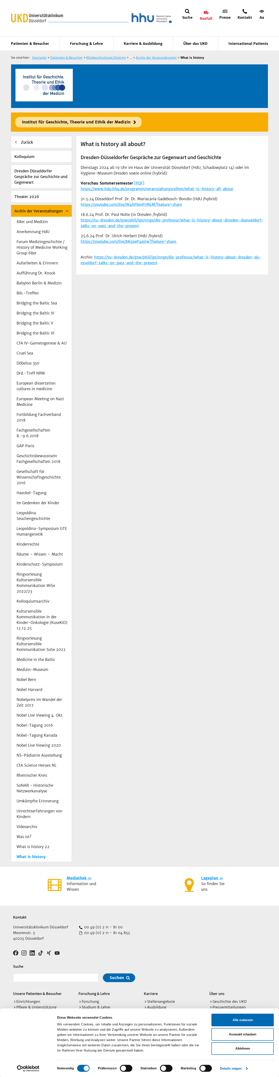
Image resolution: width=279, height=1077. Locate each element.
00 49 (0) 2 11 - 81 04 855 (106, 933)
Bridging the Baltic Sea (37, 303)
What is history (31, 856)
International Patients (248, 43)
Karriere (151, 993)
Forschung (90, 1001)
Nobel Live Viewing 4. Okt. (40, 715)
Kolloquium (24, 156)
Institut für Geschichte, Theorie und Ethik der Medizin (76, 121)
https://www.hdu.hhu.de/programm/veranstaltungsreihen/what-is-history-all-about (157, 189)
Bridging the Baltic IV (35, 313)
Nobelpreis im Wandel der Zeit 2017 (39, 702)
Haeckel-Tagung (31, 493)
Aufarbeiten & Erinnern (37, 263)
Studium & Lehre (96, 1007)
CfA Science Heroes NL (36, 765)
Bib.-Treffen (28, 293)
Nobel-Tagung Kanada (37, 735)
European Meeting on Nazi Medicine (40, 402)
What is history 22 (33, 846)
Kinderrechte (28, 544)
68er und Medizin (32, 221)
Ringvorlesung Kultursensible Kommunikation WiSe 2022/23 (36, 583)
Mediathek (77, 878)
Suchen (117, 977)
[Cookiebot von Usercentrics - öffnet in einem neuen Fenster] (28, 1068)
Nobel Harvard (29, 689)
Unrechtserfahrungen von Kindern (39, 814)
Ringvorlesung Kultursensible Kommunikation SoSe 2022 (41, 644)
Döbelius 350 (28, 363)
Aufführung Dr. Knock (36, 273)
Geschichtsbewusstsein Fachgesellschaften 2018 (38, 459)
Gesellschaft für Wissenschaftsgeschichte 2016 (39, 477)
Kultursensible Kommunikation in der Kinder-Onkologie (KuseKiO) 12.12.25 (42, 620)
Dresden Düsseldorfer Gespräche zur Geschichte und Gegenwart (40, 177)
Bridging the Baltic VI (35, 333)
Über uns (217, 993)
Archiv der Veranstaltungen (38, 211)
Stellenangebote (161, 1001)
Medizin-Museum (32, 669)
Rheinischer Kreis (32, 775)
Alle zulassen (243, 1020)
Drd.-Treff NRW (31, 373)
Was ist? (24, 836)
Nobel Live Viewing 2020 (39, 745)
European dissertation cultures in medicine (36, 386)
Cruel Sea (25, 353)
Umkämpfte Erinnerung (38, 801)
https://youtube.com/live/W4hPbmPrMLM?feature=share (131, 204)
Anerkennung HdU (33, 231)
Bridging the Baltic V (35, 323)
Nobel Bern (26, 679)
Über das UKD (195, 43)
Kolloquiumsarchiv (33, 601)
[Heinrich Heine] (151, 18)
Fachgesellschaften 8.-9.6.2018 (33, 433)
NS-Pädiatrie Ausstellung (39, 755)
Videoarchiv (27, 826)
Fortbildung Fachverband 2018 (39, 417)
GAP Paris (25, 446)
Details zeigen (231, 1068)
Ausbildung (157, 1007)
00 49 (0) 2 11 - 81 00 (103, 927)
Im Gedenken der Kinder (38, 503)
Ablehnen (242, 1048)
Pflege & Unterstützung (36, 1007)
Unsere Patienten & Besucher (37, 993)
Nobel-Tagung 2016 (35, 725)
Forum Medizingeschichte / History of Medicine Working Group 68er (42, 247)
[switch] (126, 1068)
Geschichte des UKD (230, 1001)
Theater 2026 (26, 196)
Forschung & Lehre (86, 43)
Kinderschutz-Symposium (40, 564)
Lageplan (209, 878)
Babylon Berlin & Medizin (39, 283)
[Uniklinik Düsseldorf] (37, 18)
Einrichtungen (28, 1001)
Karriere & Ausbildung (143, 43)
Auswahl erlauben (242, 1034)
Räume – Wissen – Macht (40, 554)
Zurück (27, 142)
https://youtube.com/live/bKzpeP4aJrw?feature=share (129, 241)
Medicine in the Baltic (36, 659)
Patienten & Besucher (30, 43)
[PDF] (139, 183)
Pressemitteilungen (229, 1007)
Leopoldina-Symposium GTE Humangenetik (42, 531)
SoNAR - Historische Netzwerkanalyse (35, 788)
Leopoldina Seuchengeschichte (33, 516)
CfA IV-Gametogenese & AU (41, 343)
